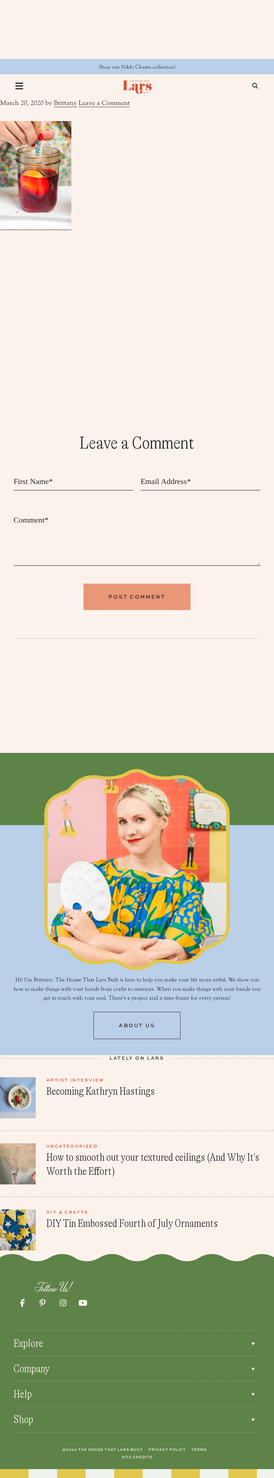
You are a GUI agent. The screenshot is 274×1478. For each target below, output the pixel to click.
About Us (137, 1025)
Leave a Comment (104, 103)
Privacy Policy (167, 1449)
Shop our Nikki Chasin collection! (137, 67)
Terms (199, 1449)
